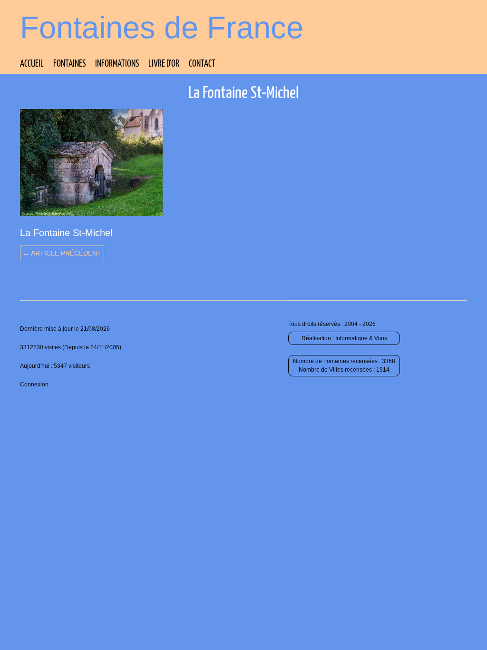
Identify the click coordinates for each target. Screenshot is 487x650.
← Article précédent (62, 253)
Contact (202, 64)
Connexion (34, 384)
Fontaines (69, 64)
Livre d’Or (163, 64)
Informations (117, 64)
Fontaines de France (161, 27)
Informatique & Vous (361, 338)
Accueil (32, 64)
